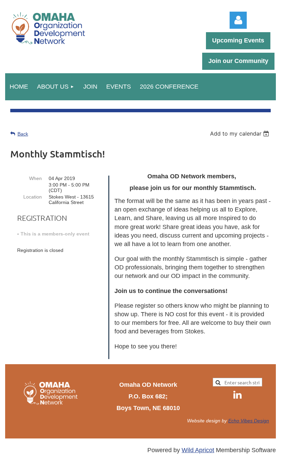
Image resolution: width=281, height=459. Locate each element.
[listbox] (240, 133)
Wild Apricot (198, 450)
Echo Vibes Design (248, 420)
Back (22, 134)
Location (32, 197)
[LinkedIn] (237, 394)
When (35, 178)
